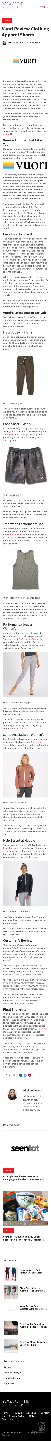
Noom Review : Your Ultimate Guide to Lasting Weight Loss (32, 1309)
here (37, 1058)
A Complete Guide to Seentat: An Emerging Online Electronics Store (22, 1178)
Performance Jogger (28, 639)
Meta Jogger (12, 332)
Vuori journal (19, 728)
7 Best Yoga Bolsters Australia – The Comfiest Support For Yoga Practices (33, 1291)
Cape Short (8, 434)
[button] (44, 7)
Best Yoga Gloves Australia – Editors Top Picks (33, 1343)
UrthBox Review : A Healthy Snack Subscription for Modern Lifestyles (22, 1238)
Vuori (8, 134)
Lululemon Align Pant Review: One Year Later (31, 1271)
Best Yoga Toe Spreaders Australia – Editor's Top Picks (33, 1325)
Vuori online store (12, 518)
